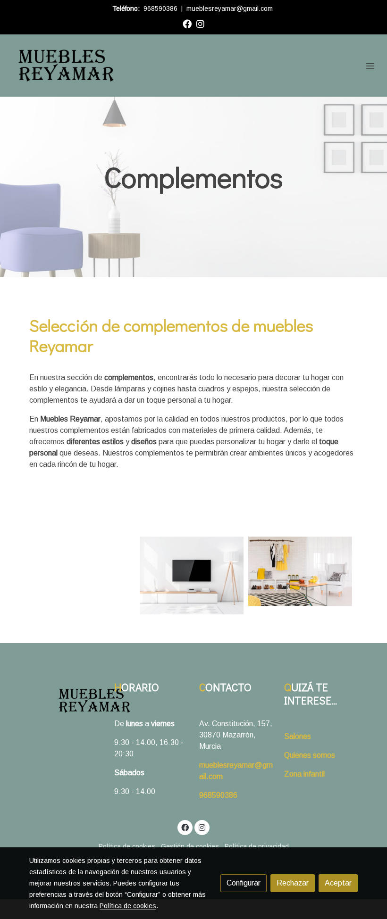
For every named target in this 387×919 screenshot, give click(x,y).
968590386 (160, 8)
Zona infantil (304, 774)
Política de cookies (127, 846)
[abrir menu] (370, 65)
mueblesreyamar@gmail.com (229, 8)
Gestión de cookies (190, 846)
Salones (297, 736)
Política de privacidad (257, 846)
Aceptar (338, 883)
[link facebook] (187, 23)
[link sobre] (66, 700)
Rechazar (293, 883)
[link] (66, 65)
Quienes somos (309, 755)
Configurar (244, 883)
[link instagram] (200, 23)
